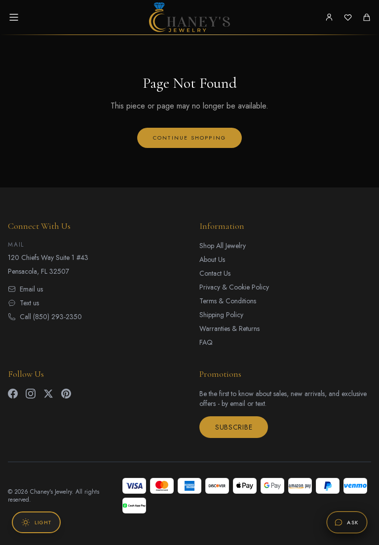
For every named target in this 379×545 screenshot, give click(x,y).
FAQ (206, 342)
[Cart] (366, 17)
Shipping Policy (221, 315)
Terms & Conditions (227, 301)
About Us (212, 259)
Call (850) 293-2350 (51, 317)
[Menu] (14, 17)
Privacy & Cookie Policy (234, 287)
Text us (29, 303)
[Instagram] (31, 394)
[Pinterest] (66, 394)
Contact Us (214, 273)
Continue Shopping (189, 138)
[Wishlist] (347, 17)
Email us (31, 289)
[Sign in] (329, 17)
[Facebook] (13, 394)
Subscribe (233, 427)
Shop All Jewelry (222, 246)
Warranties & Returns (229, 328)
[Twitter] (48, 394)
